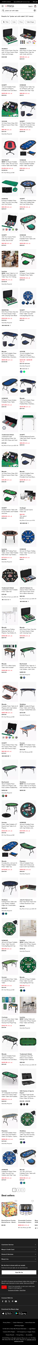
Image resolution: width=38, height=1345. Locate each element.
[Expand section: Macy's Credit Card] (19, 1249)
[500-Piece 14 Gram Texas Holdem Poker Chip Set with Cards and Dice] (28, 36)
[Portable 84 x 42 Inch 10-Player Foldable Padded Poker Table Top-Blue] (28, 148)
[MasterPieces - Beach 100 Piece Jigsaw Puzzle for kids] (9, 1209)
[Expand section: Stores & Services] (19, 1254)
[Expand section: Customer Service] (19, 1244)
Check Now (22, 1290)
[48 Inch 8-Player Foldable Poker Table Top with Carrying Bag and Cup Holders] (28, 298)
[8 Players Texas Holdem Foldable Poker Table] (28, 259)
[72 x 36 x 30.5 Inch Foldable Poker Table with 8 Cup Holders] (28, 223)
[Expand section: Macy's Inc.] (19, 1259)
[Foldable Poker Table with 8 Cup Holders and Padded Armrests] (10, 495)
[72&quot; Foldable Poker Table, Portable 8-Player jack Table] (10, 965)
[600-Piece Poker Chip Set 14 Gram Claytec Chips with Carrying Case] (28, 615)
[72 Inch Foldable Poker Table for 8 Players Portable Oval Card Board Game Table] (28, 339)
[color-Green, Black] (6, 914)
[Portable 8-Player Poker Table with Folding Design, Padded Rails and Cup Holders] (28, 692)
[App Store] (7, 1313)
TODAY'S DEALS (6, 1)
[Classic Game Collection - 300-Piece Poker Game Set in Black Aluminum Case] (28, 575)
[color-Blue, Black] (3, 914)
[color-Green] (24, 372)
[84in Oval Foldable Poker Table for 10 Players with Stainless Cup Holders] (28, 770)
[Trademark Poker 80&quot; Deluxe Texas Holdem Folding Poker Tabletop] (28, 1042)
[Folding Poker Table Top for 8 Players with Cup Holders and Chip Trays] (28, 73)
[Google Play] (21, 1313)
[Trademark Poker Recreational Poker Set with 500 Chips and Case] (10, 422)
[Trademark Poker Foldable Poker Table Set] (10, 575)
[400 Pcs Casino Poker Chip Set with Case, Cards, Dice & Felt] (10, 223)
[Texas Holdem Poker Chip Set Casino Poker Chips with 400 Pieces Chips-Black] (10, 731)
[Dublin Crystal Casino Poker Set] (28, 495)
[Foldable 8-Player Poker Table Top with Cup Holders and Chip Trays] (10, 1157)
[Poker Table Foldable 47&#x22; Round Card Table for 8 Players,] (10, 810)
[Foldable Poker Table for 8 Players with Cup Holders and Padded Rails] (10, 692)
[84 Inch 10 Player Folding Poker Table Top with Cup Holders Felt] (28, 537)
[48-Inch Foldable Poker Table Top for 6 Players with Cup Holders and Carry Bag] (28, 810)
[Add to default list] (16, 1201)
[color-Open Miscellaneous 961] (24, 1104)
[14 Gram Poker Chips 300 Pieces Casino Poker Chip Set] (10, 109)
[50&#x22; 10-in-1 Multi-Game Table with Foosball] (10, 651)
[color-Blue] (21, 372)
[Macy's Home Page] (9, 6)
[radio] (21, 371)
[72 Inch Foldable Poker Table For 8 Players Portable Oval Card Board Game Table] (10, 73)
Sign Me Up (19, 1272)
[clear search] (35, 10)
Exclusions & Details (13, 1290)
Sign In (30, 6)
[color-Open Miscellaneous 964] (27, 1104)
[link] (10, 53)
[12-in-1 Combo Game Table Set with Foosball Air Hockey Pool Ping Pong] (10, 1005)
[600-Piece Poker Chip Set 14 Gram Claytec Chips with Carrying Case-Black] (10, 298)
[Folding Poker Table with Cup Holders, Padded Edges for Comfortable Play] (10, 887)
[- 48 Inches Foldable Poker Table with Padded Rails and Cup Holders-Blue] (28, 186)
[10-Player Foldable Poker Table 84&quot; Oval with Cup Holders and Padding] (28, 109)
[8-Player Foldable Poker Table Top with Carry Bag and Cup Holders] (10, 186)
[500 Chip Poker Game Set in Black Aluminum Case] (28, 887)
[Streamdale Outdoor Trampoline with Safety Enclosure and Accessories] (26, 1209)
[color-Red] (6, 796)
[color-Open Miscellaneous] (21, 1104)
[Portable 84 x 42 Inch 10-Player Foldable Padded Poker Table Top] (10, 849)
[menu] (2, 6)
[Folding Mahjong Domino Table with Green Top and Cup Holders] (28, 422)
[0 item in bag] (35, 6)
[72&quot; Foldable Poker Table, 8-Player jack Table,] (28, 731)
